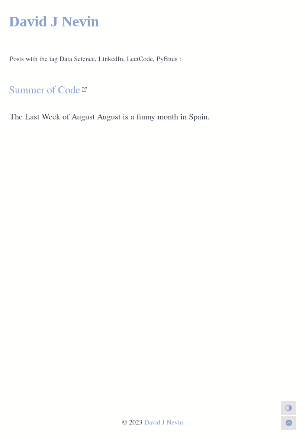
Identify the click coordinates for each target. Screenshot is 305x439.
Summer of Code (44, 89)
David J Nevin (54, 21)
